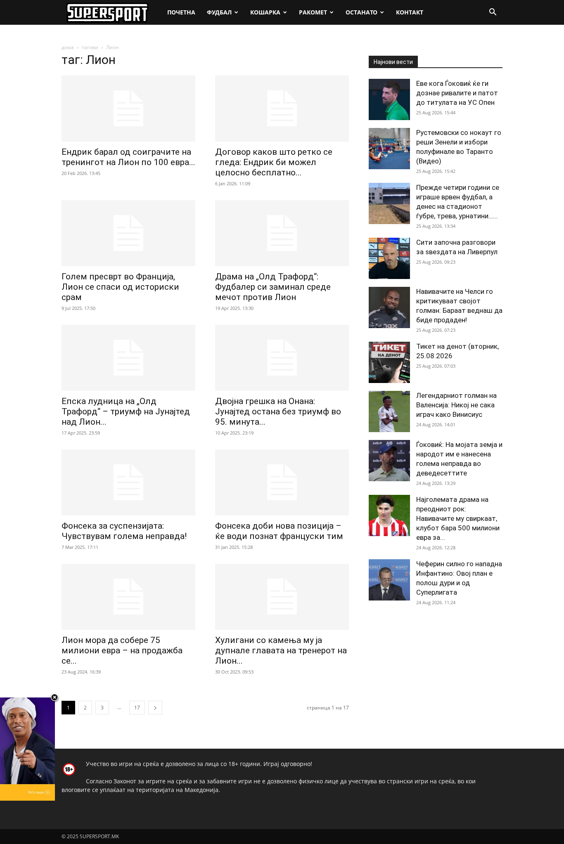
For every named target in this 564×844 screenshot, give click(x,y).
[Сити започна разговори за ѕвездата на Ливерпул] (389, 258)
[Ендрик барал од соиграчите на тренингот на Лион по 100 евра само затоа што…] (128, 109)
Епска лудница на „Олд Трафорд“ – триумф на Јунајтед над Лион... (126, 411)
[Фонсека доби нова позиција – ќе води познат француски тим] (282, 482)
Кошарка (265, 12)
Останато (361, 12)
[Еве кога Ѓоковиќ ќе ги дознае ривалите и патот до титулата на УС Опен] (389, 99)
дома (68, 47)
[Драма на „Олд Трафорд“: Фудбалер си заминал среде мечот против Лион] (282, 233)
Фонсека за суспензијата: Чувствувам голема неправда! (124, 531)
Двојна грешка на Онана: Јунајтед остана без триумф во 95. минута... (278, 411)
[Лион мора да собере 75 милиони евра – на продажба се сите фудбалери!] (128, 597)
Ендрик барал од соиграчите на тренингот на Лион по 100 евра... (128, 157)
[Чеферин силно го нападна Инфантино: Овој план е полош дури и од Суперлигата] (389, 579)
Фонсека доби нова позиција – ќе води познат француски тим (279, 531)
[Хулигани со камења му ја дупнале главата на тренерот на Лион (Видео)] (282, 597)
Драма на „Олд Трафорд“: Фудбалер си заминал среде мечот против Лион (273, 287)
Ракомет (313, 12)
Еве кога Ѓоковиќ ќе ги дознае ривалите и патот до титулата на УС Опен (457, 92)
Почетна (181, 12)
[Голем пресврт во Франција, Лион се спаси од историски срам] (128, 233)
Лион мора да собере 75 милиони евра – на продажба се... (122, 650)
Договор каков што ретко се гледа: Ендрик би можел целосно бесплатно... (273, 162)
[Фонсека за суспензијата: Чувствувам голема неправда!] (128, 482)
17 (137, 707)
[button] (492, 13)
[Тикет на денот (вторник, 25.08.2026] (389, 362)
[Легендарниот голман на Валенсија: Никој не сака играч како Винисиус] (389, 411)
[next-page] (155, 707)
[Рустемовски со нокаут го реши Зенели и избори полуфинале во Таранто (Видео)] (389, 148)
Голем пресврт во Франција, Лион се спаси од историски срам (120, 287)
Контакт (409, 12)
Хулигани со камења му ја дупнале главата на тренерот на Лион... (281, 650)
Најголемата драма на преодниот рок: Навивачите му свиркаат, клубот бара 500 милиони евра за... (458, 518)
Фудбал (219, 12)
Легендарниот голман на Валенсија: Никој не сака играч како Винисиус (456, 404)
